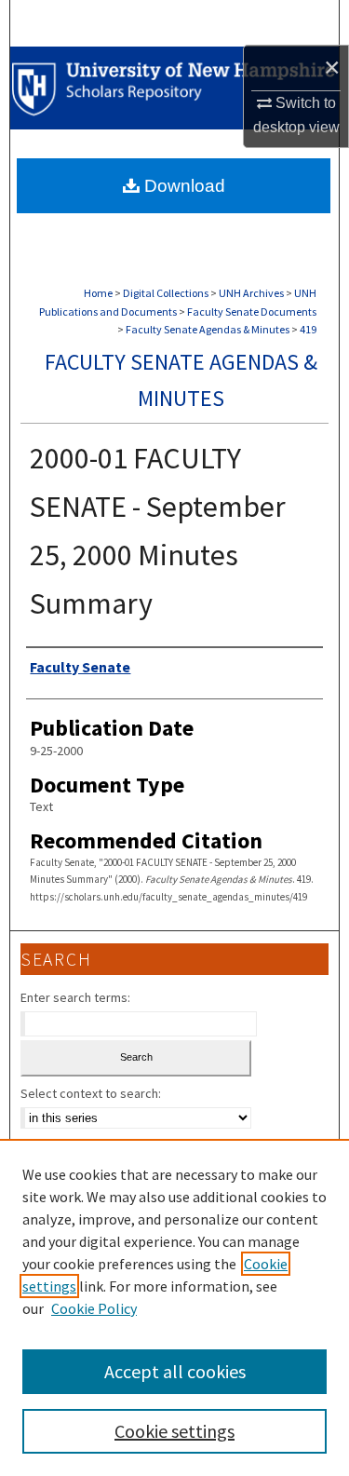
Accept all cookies (175, 1371)
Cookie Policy (94, 1308)
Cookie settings (174, 1430)
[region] (174, 1307)
